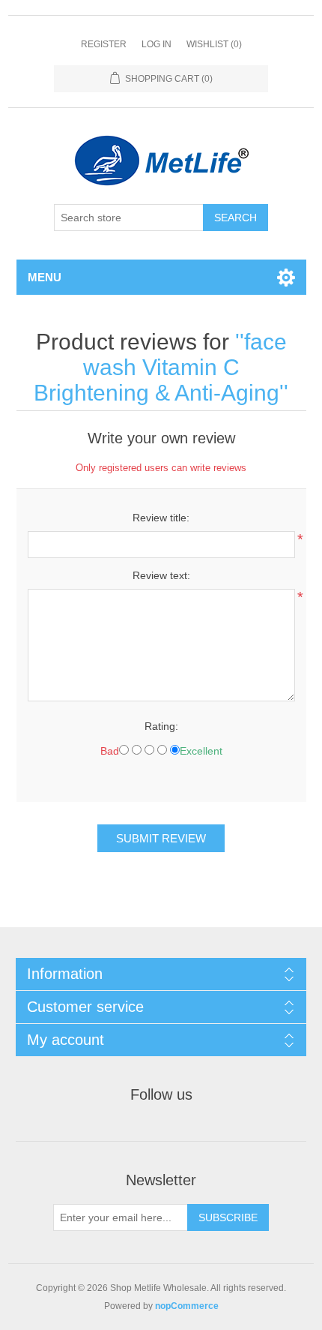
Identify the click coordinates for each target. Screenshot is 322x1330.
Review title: (161, 518)
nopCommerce (187, 1306)
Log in (156, 44)
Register (104, 44)
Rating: (161, 726)
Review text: (161, 575)
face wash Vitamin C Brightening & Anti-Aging (160, 367)
